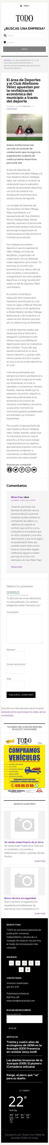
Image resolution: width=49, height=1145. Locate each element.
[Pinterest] (22, 469)
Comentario (13, 612)
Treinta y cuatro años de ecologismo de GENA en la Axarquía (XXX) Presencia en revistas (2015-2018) (24, 1046)
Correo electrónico (16, 664)
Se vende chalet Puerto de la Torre (24, 842)
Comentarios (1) (13, 592)
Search (24, 49)
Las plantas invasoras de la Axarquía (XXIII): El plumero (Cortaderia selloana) (24, 1063)
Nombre (11, 649)
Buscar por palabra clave (14, 1014)
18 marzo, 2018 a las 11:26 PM (23, 500)
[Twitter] (16, 469)
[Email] (34, 469)
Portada (7, 60)
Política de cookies (30, 1138)
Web (9, 679)
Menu (26, 6)
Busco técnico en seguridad (20, 898)
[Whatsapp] (28, 469)
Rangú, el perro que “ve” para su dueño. (23, 1076)
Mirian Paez (17, 497)
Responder (16, 567)
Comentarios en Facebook (17, 595)
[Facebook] (9, 469)
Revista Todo (24, 18)
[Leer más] (40, 861)
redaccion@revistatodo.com (21, 1000)
